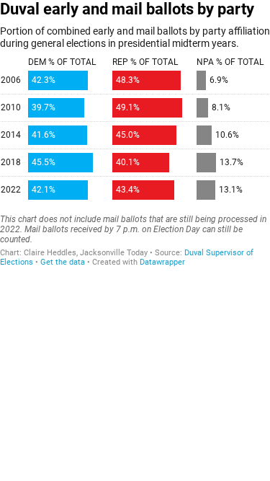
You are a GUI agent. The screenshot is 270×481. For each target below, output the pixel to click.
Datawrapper (162, 262)
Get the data (62, 262)
